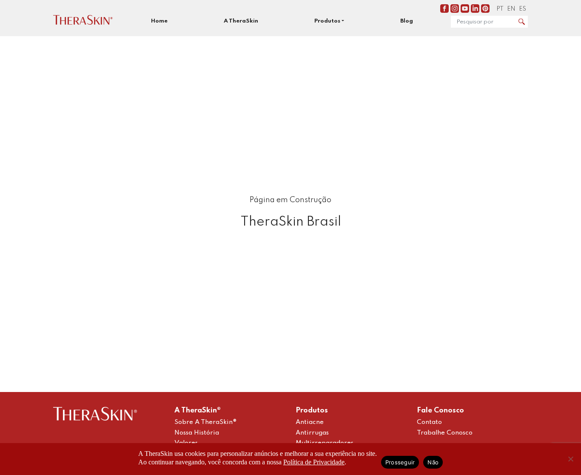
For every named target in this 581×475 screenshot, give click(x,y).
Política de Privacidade (314, 462)
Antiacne (310, 422)
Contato (429, 422)
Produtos (327, 21)
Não (433, 462)
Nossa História (196, 432)
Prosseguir (400, 462)
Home (159, 21)
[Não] (570, 459)
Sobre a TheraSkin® (205, 422)
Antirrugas (312, 432)
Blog (406, 21)
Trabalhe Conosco (445, 432)
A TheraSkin (241, 21)
